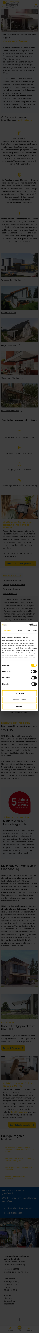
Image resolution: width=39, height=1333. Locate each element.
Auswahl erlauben (19, 700)
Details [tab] (19, 630)
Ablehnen (19, 706)
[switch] (34, 671)
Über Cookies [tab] (32, 630)
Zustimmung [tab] (6, 630)
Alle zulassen (19, 693)
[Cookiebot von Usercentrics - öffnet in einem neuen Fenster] (28, 625)
